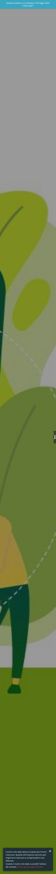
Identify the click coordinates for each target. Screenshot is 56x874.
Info (28, 464)
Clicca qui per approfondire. (30, 867)
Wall (55, 437)
